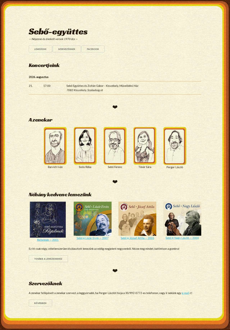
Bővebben (40, 303)
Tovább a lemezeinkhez (48, 259)
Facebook (93, 49)
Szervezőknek (66, 49)
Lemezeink (40, 49)
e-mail (185, 293)
